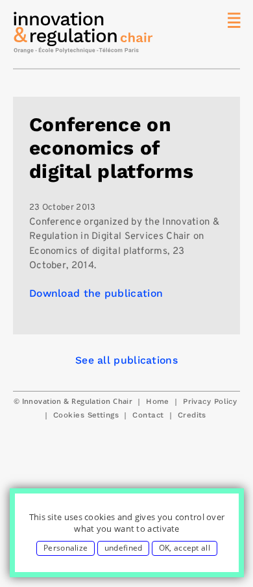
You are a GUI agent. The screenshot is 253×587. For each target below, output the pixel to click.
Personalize (65, 548)
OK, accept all (184, 548)
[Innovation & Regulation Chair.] (84, 36)
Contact (147, 414)
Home (157, 401)
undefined (123, 548)
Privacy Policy (210, 401)
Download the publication (96, 293)
